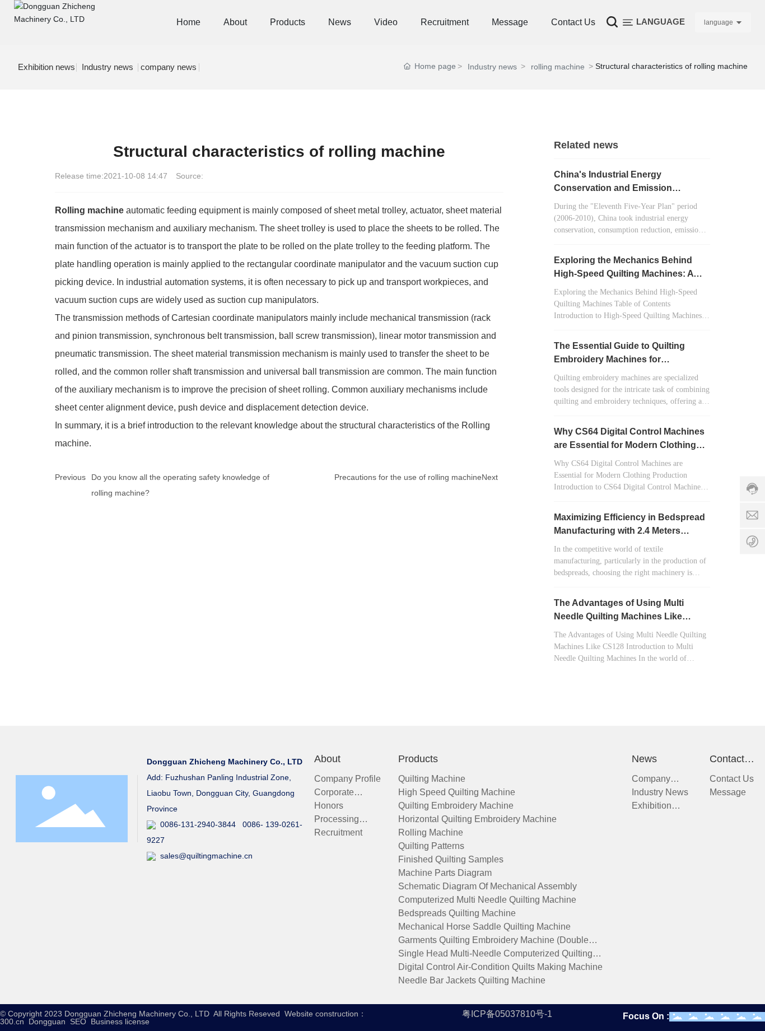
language (718, 22)
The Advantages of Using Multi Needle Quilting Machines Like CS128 (619, 616)
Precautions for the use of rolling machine (408, 477)
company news (169, 67)
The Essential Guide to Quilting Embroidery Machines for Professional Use (619, 359)
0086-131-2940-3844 (196, 824)
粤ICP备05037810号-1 (507, 1014)
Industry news (107, 67)
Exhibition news (46, 67)
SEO (78, 1021)
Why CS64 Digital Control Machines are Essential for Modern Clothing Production (629, 445)
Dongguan (47, 1021)
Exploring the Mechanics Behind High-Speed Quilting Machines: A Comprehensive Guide (623, 273)
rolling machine (558, 66)
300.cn (12, 1021)
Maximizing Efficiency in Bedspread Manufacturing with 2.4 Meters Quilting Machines (629, 530)
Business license (120, 1021)
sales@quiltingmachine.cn (204, 855)
